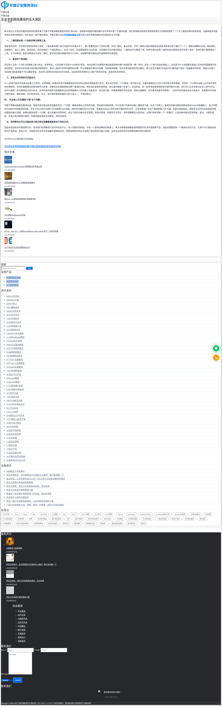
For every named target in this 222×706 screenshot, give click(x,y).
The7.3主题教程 (15, 363)
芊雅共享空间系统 (15, 456)
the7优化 (98, 514)
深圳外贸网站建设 (22, 523)
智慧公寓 (11, 445)
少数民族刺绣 (162, 519)
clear (11, 680)
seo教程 (55, 514)
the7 (64, 514)
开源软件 (12, 318)
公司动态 (12, 296)
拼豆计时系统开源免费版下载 (19, 489)
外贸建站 (120, 519)
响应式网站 (79, 519)
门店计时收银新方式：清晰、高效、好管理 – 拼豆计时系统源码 (35, 504)
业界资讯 (13, 311)
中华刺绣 (12, 426)
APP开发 (6, 514)
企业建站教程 (19, 139)
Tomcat (120, 514)
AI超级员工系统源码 (15, 471)
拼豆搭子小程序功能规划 (17, 497)
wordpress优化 (145, 514)
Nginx (25, 514)
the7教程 (109, 514)
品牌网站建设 (13, 352)
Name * (4, 650)
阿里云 (143, 523)
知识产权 (11, 448)
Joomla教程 (13, 381)
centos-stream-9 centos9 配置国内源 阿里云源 (23, 166)
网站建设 (77, 523)
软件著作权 (131, 523)
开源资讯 (21, 633)
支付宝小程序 (13, 422)
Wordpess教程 (15, 337)
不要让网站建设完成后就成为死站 (45, 146)
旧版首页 (21, 641)
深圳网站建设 (38, 523)
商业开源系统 (13, 430)
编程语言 (12, 307)
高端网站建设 (14, 355)
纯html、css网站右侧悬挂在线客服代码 (20, 199)
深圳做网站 (7, 523)
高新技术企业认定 (15, 460)
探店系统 (202, 519)
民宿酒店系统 (12, 281)
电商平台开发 (13, 374)
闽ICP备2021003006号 (46, 703)
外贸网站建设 (28, 139)
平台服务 (21, 611)
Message (4, 674)
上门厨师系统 (12, 285)
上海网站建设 (195, 514)
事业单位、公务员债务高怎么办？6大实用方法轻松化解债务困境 (35, 478)
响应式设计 (13, 322)
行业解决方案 (14, 400)
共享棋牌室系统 (13, 277)
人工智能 (12, 411)
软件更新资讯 (15, 404)
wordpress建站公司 (163, 514)
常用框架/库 (14, 370)
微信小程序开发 (15, 419)
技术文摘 (12, 393)
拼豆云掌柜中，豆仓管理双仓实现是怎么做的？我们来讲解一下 (35, 474)
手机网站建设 (189, 519)
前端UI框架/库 (15, 389)
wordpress (131, 514)
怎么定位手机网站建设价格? (17, 146)
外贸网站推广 (147, 519)
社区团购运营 (13, 452)
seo (34, 514)
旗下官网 (21, 630)
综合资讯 (12, 314)
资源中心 (21, 637)
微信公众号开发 (15, 415)
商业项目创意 (13, 434)
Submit (5, 680)
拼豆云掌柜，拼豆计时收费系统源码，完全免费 (27, 486)
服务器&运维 (14, 385)
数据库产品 (13, 325)
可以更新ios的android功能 (14, 215)
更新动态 (12, 396)
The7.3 (73, 514)
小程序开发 (22, 619)
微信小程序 (176, 519)
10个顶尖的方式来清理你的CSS (17, 247)
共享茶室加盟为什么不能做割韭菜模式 (19, 183)
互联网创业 (13, 329)
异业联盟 (11, 437)
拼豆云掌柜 (12, 441)
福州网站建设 (53, 523)
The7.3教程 (85, 514)
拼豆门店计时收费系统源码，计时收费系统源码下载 (30, 501)
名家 (68, 519)
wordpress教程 (180, 514)
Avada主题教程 (14, 366)
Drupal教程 (12, 378)
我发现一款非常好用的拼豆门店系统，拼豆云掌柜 (29, 493)
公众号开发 (22, 622)
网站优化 (66, 523)
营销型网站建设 (117, 523)
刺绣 (30, 519)
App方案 (12, 299)
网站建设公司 (90, 523)
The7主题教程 (14, 359)
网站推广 (103, 523)
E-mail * (37, 650)
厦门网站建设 (56, 519)
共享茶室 (21, 519)
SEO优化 (43, 514)
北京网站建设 (42, 519)
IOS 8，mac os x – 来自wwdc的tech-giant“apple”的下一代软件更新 (31, 231)
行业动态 (12, 407)
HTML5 (11, 303)
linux (16, 514)
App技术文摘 (14, 340)
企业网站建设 (7, 519)
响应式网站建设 (93, 519)
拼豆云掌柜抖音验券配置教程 (19, 482)
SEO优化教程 (15, 333)
